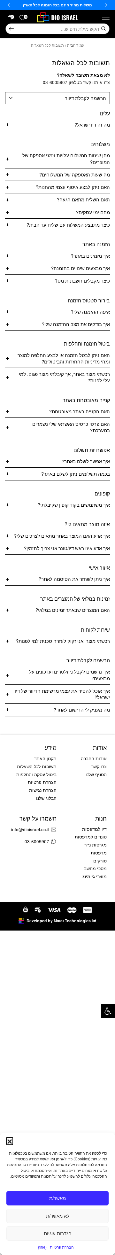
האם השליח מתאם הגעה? (83, 199)
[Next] (9, 5)
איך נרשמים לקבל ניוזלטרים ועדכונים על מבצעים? (69, 674)
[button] (108, 1011)
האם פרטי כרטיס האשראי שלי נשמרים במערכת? (71, 426)
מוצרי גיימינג (94, 876)
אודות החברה (94, 758)
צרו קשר (99, 766)
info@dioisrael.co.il (30, 829)
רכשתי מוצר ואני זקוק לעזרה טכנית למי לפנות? (63, 640)
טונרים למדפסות (91, 837)
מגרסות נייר (95, 845)
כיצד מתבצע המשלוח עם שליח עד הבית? (68, 224)
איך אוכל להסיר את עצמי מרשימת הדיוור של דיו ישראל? (62, 693)
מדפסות (99, 853)
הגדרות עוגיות (58, 1233)
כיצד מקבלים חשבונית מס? (82, 280)
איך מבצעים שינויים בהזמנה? (80, 268)
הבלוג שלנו (46, 798)
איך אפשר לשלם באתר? (86, 461)
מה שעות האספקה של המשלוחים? (74, 174)
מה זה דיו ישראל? (92, 124)
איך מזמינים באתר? (90, 255)
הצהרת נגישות (43, 790)
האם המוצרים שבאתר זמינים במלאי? (72, 609)
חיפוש (11, 28)
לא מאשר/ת (57, 1215)
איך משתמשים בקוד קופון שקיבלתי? (74, 504)
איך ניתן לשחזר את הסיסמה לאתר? (74, 578)
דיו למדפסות (94, 829)
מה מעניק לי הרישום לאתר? (82, 709)
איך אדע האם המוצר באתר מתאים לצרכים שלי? (62, 535)
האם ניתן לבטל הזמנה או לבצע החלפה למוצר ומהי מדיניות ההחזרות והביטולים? (64, 358)
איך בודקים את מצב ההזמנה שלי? (76, 324)
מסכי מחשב (95, 868)
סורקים (100, 861)
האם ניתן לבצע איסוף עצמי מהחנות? (73, 186)
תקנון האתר (45, 758)
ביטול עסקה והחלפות (36, 774)
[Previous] (106, 5)
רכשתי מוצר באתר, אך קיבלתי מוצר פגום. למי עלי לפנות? (64, 377)
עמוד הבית (75, 45)
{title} (42, 1247)
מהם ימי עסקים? (93, 212)
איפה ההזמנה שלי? (90, 311)
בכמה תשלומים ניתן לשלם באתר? (75, 473)
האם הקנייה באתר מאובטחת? (79, 411)
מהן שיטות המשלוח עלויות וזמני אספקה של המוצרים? (66, 158)
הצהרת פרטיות (62, 1247)
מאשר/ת (57, 1198)
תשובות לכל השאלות (37, 766)
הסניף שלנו (96, 774)
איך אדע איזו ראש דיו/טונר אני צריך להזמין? (67, 548)
